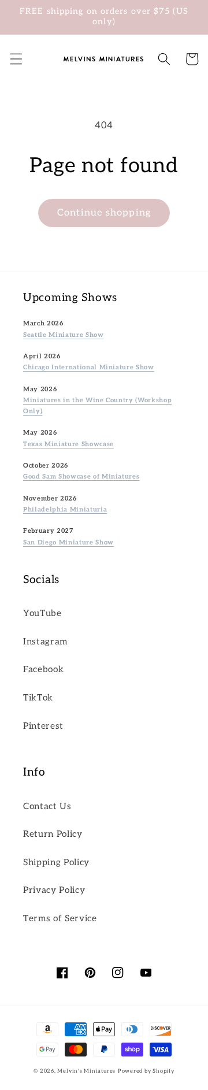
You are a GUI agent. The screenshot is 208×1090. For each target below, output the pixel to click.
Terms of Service (60, 918)
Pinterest (43, 726)
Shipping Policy (56, 862)
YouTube (42, 613)
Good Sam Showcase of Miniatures (81, 476)
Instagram (45, 641)
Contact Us (47, 806)
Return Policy (53, 834)
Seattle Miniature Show (63, 335)
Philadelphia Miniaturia (65, 509)
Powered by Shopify (146, 1071)
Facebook (43, 669)
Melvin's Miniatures (86, 1071)
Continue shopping (104, 212)
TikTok (38, 697)
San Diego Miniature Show (68, 542)
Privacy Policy (54, 890)
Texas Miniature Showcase (68, 444)
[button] (15, 59)
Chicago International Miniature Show (88, 367)
